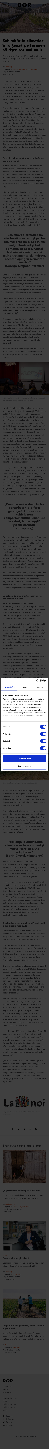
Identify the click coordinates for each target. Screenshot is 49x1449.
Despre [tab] (40, 687)
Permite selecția (24, 766)
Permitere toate (24, 759)
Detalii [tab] (24, 687)
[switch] (43, 734)
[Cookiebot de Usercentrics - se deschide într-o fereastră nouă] (36, 680)
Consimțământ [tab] (9, 687)
